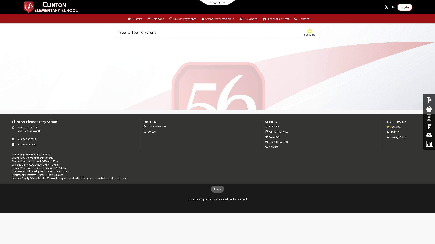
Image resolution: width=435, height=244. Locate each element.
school (272, 121)
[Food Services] (429, 109)
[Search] (393, 7)
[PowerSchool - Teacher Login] (429, 126)
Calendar (274, 126)
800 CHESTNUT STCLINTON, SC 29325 (29, 129)
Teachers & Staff (278, 141)
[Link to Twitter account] (386, 7)
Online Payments (157, 126)
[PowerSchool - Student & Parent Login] (429, 100)
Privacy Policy (398, 137)
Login (217, 189)
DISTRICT (151, 121)
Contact (152, 131)
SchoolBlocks (222, 199)
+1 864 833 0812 (27, 139)
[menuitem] (135, 18)
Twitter (395, 132)
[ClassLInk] (429, 135)
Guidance (274, 136)
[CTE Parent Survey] (429, 144)
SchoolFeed (240, 199)
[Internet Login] (429, 118)
